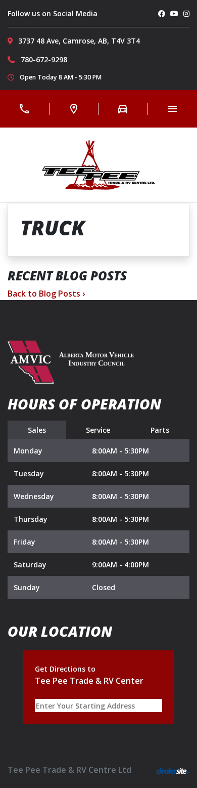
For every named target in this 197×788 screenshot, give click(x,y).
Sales (37, 430)
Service (98, 430)
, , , (79, 41)
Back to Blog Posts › (46, 293)
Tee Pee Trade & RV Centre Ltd (69, 769)
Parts (160, 430)
